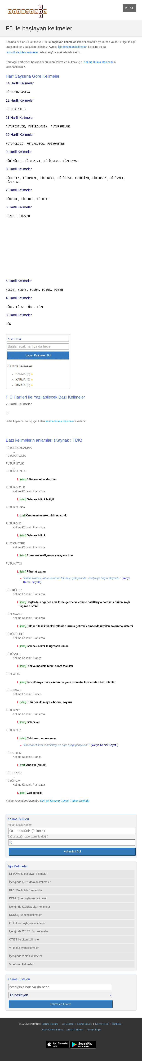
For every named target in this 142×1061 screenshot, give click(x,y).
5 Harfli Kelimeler (19, 281)
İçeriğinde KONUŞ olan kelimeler (29, 906)
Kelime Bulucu (84, 1024)
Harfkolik (116, 1024)
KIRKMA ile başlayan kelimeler (28, 873)
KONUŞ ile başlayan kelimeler (28, 898)
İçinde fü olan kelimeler (72, 46)
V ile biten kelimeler (21, 964)
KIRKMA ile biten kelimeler (25, 890)
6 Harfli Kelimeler (19, 207)
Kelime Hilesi (101, 1024)
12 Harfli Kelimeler (20, 100)
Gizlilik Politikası (74, 1029)
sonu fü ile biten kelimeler (22, 52)
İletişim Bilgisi (94, 1029)
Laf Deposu (67, 1024)
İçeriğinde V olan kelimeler (25, 956)
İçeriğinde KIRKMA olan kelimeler (30, 882)
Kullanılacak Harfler (19, 824)
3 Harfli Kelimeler (19, 315)
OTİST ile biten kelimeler (24, 939)
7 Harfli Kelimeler (19, 190)
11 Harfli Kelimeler (20, 117)
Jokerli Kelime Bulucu (52, 1029)
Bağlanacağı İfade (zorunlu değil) (27, 836)
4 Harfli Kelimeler (19, 298)
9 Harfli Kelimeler (19, 152)
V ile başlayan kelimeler (24, 947)
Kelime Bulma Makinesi (98, 62)
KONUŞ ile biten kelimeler (25, 914)
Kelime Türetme (50, 1024)
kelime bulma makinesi (60, 421)
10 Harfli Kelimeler (20, 134)
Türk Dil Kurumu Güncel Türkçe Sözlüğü (64, 800)
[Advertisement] (71, 246)
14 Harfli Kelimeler (20, 83)
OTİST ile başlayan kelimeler (27, 923)
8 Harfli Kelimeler (19, 169)
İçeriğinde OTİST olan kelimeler (28, 931)
